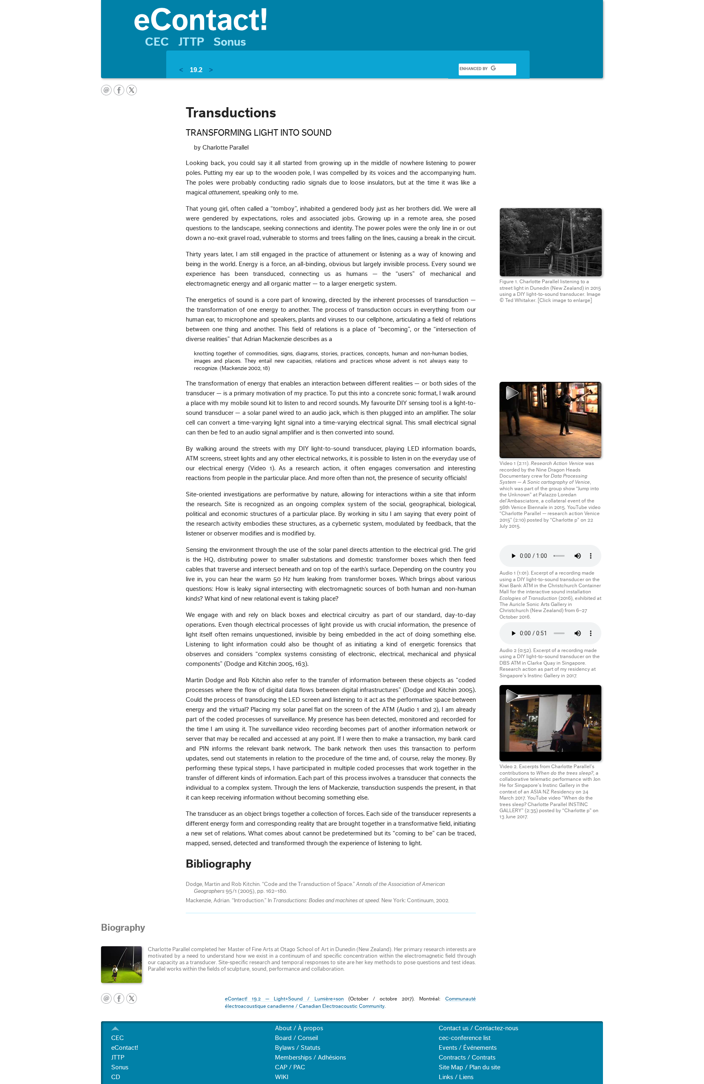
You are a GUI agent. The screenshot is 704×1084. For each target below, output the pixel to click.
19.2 (196, 69)
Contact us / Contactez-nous (478, 1028)
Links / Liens (456, 1077)
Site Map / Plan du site (469, 1067)
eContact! (124, 1047)
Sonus (229, 42)
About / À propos (299, 1028)
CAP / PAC (290, 1067)
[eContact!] (364, 19)
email (106, 90)
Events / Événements (468, 1047)
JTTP (191, 42)
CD (115, 1077)
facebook (119, 90)
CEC (157, 42)
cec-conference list (465, 1038)
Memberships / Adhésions (310, 1057)
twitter (131, 90)
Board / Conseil (296, 1038)
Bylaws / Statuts (297, 1047)
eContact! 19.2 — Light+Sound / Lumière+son (284, 998)
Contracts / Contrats (467, 1057)
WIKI (281, 1077)
